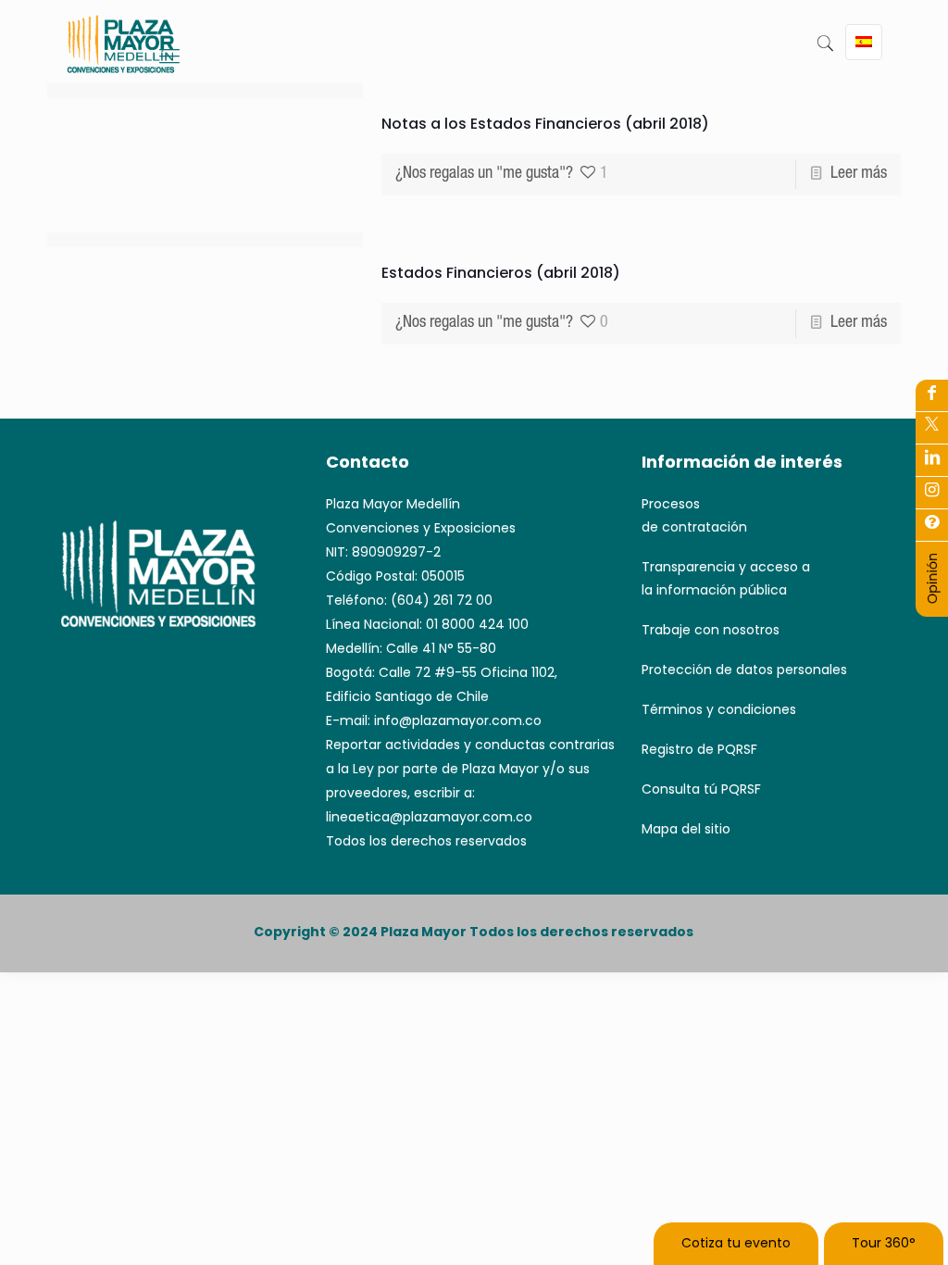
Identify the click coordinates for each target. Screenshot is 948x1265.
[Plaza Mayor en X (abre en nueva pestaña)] (932, 427)
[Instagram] (932, 524)
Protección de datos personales (744, 669)
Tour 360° (884, 1243)
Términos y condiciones (719, 709)
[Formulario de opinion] (932, 600)
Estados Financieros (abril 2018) (500, 272)
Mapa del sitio (686, 829)
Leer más (858, 174)
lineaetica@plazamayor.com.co (429, 817)
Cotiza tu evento (736, 1243)
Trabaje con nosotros (711, 629)
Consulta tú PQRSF (701, 789)
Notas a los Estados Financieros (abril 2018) (545, 123)
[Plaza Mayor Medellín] (121, 58)
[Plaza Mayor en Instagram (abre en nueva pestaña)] (931, 491)
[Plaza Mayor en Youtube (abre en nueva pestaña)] (931, 459)
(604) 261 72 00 (442, 600)
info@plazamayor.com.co (458, 720)
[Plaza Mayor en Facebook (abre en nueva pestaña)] (931, 394)
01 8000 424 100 (477, 624)
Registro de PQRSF (699, 749)
